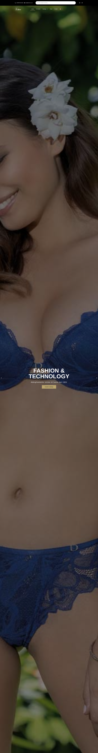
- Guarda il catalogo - (49, 408)
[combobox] (56, 2)
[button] (1, 378)
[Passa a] (61, 9)
